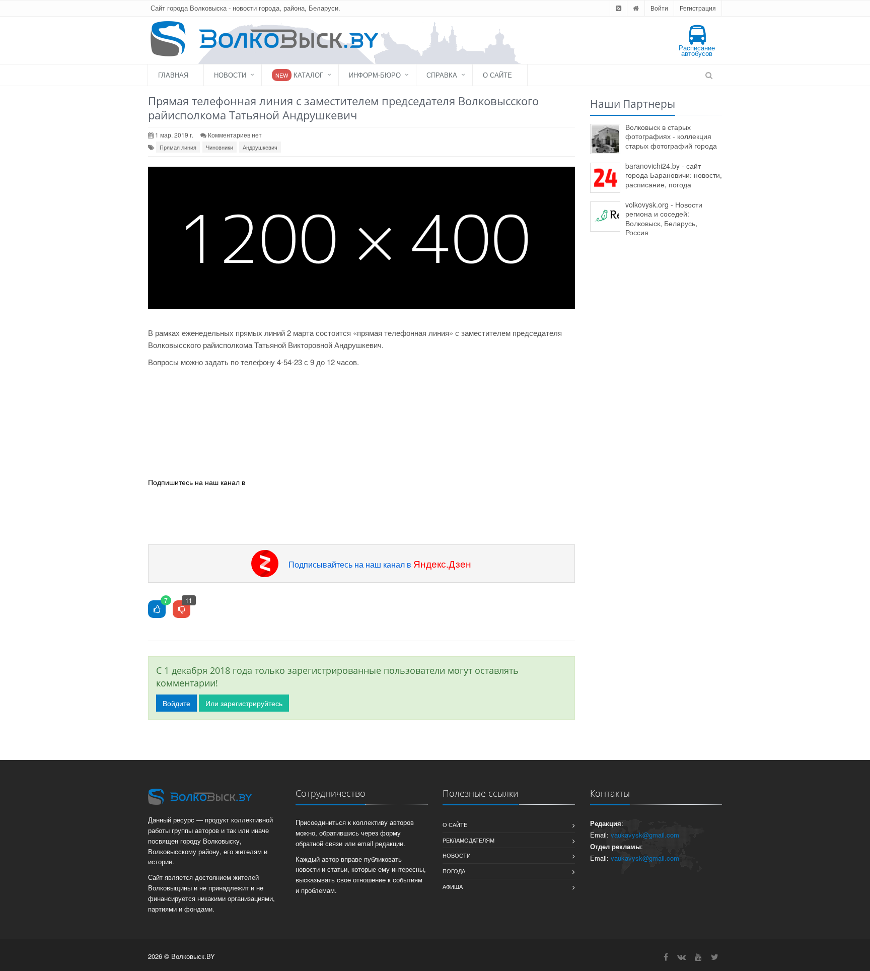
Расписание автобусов (697, 50)
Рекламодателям (468, 840)
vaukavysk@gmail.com (645, 835)
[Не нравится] (181, 609)
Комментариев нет (235, 134)
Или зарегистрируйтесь (243, 703)
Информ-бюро (375, 75)
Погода (454, 871)
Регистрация (698, 8)
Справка (441, 75)
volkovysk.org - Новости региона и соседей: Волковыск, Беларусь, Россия (663, 218)
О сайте (497, 75)
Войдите (176, 703)
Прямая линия (178, 147)
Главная (173, 75)
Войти (659, 8)
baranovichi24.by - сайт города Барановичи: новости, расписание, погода (673, 175)
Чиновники (219, 147)
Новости (230, 75)
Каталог (299, 75)
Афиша (453, 886)
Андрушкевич (260, 147)
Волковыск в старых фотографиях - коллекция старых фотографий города (671, 136)
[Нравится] (157, 609)
